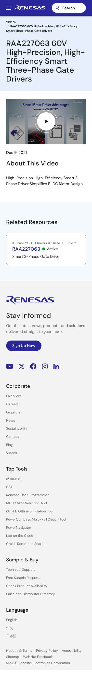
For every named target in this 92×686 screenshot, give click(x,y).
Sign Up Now (23, 345)
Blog (9, 444)
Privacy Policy (47, 650)
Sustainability (16, 428)
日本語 (11, 636)
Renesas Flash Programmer (27, 495)
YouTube (9, 366)
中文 (9, 628)
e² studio (13, 478)
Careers (12, 404)
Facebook (33, 366)
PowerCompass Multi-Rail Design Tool (36, 519)
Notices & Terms (19, 650)
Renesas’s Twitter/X (22, 366)
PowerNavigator (18, 527)
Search (69, 8)
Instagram (45, 366)
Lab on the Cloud (19, 535)
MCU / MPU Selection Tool (26, 503)
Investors (13, 412)
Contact (12, 436)
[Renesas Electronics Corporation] (30, 8)
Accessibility (72, 650)
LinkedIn (56, 366)
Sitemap (12, 656)
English (11, 620)
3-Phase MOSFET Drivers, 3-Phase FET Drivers (44, 243)
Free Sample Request (23, 577)
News (10, 420)
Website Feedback (38, 656)
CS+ (9, 487)
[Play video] (46, 121)
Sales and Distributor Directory (30, 594)
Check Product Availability (26, 586)
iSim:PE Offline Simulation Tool (29, 511)
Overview (13, 396)
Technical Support (20, 569)
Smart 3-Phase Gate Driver (36, 256)
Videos (11, 22)
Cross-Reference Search (25, 543)
